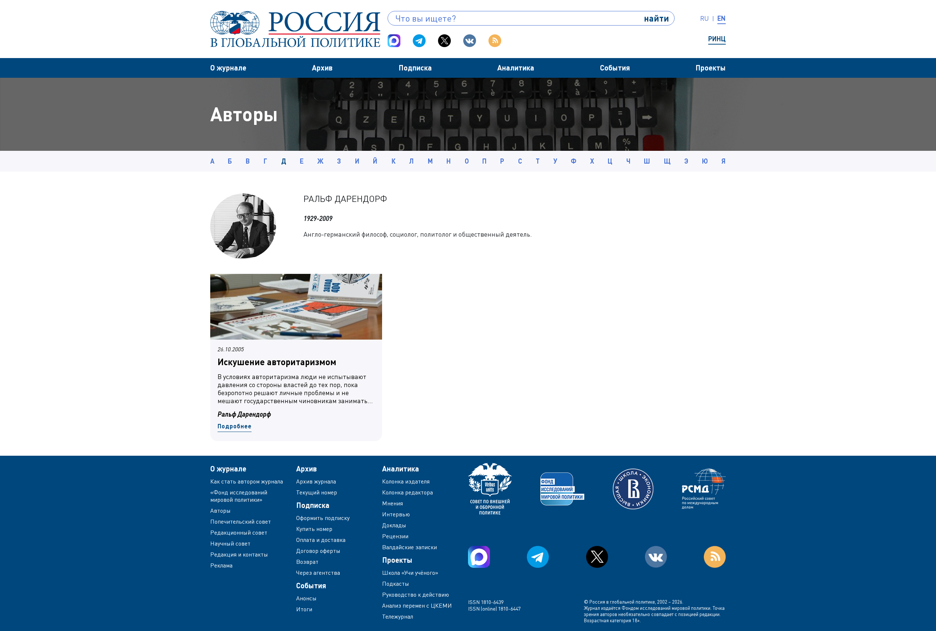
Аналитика (515, 67)
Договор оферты (318, 550)
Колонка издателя (406, 481)
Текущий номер (316, 492)
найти (656, 18)
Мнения (392, 503)
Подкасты (395, 583)
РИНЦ (717, 39)
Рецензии (395, 536)
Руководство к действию (415, 594)
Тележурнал (397, 616)
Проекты (710, 67)
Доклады (394, 525)
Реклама (221, 565)
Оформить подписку (323, 517)
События (615, 67)
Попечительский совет (240, 521)
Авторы (220, 510)
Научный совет (230, 543)
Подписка (415, 67)
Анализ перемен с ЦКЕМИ (417, 605)
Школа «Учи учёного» (410, 572)
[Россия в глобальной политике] (295, 29)
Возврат (307, 561)
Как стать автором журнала (246, 481)
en (721, 18)
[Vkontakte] (469, 40)
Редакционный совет (238, 532)
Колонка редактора (407, 492)
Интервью (396, 514)
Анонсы (306, 598)
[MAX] (394, 40)
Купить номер (314, 528)
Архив (322, 67)
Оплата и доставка (321, 539)
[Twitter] (444, 40)
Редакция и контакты (239, 554)
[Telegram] (419, 40)
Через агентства (318, 572)
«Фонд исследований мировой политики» (238, 496)
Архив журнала (316, 481)
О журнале (228, 67)
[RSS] (494, 40)
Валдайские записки (409, 547)
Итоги (304, 609)
